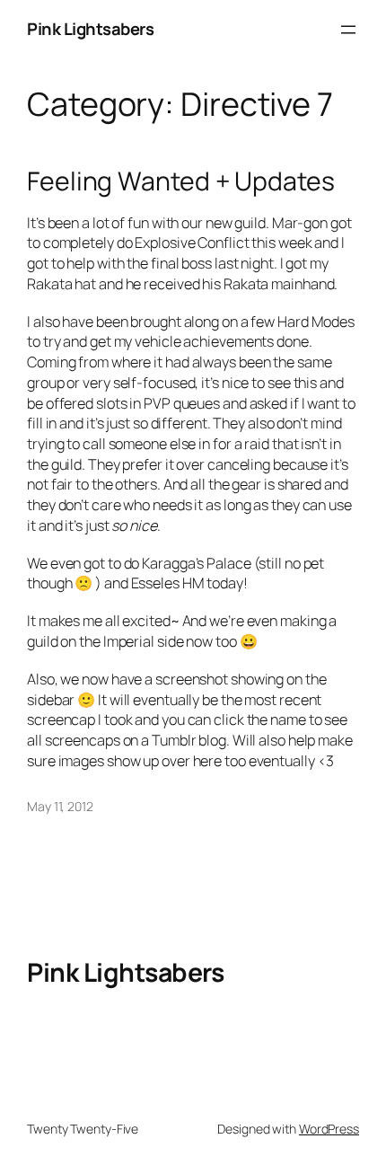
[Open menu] (348, 29)
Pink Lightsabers (90, 28)
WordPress (329, 1128)
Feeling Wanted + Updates (181, 181)
